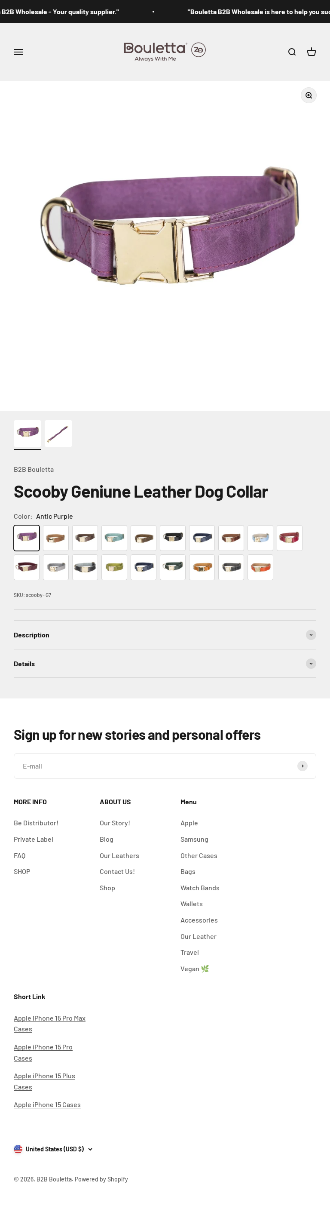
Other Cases (198, 855)
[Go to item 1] (27, 435)
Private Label (33, 839)
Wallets (191, 903)
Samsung (194, 839)
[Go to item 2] (58, 435)
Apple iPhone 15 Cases (47, 1104)
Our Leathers (119, 855)
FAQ (19, 855)
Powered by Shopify (101, 1179)
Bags (188, 871)
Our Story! (115, 822)
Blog (106, 839)
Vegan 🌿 (194, 968)
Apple (189, 822)
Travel (189, 952)
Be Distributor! (36, 822)
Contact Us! (117, 871)
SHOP (22, 871)
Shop (107, 887)
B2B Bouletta (34, 469)
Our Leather (198, 936)
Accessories (199, 920)
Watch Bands (200, 887)
